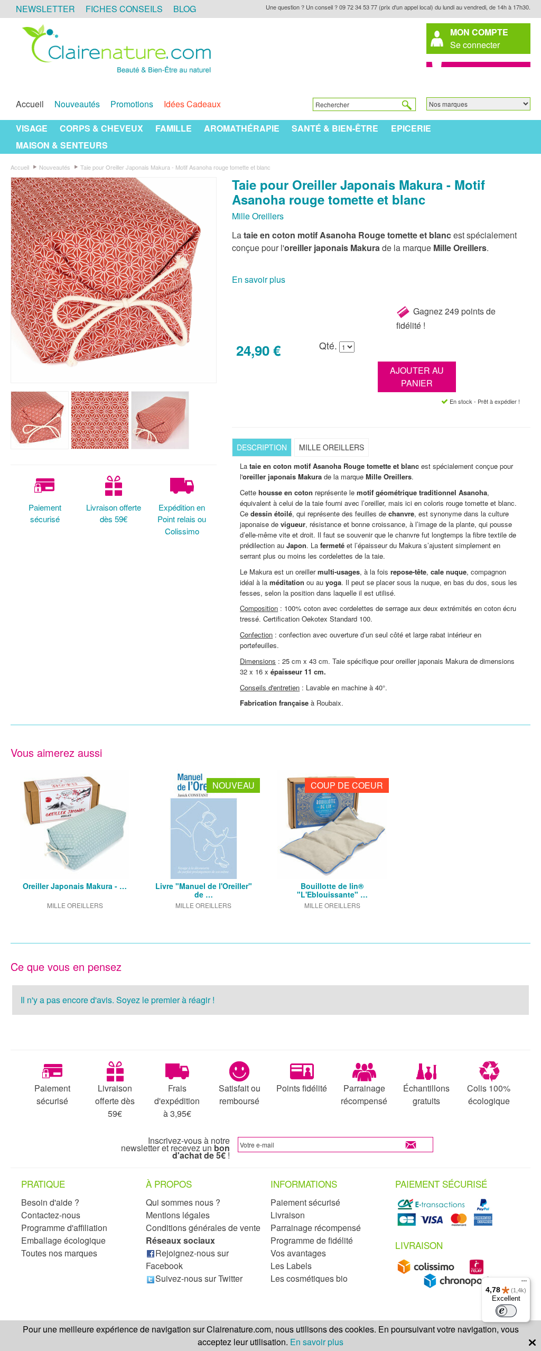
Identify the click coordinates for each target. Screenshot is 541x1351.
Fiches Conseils (124, 9)
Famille (173, 128)
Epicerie (411, 128)
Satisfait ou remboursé (239, 1094)
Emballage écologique (63, 1240)
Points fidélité (301, 1088)
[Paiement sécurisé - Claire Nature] (446, 1224)
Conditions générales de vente (203, 1228)
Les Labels (291, 1266)
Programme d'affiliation (64, 1228)
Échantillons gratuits (426, 1094)
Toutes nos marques (59, 1253)
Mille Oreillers (258, 216)
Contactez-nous (50, 1215)
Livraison (287, 1215)
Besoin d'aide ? (50, 1202)
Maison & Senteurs (62, 145)
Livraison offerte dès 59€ (113, 513)
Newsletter (45, 9)
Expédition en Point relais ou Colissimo (181, 519)
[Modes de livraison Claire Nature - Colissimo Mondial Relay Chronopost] (446, 1285)
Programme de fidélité (311, 1240)
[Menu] (524, 1283)
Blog (184, 9)
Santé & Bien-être (335, 128)
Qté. (328, 345)
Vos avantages (298, 1253)
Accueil (30, 104)
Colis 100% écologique (488, 1094)
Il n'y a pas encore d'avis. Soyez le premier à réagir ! (117, 1000)
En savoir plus (258, 279)
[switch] (506, 1310)
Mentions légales (178, 1215)
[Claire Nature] (115, 73)
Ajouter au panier (417, 376)
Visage (32, 128)
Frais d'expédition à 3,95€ (177, 1100)
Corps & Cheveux (101, 128)
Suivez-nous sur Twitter (198, 1278)
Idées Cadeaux (192, 104)
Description (262, 447)
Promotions (131, 104)
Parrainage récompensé (364, 1094)
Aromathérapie (241, 128)
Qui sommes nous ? (183, 1202)
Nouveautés (77, 104)
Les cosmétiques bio (309, 1278)
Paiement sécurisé (45, 513)
